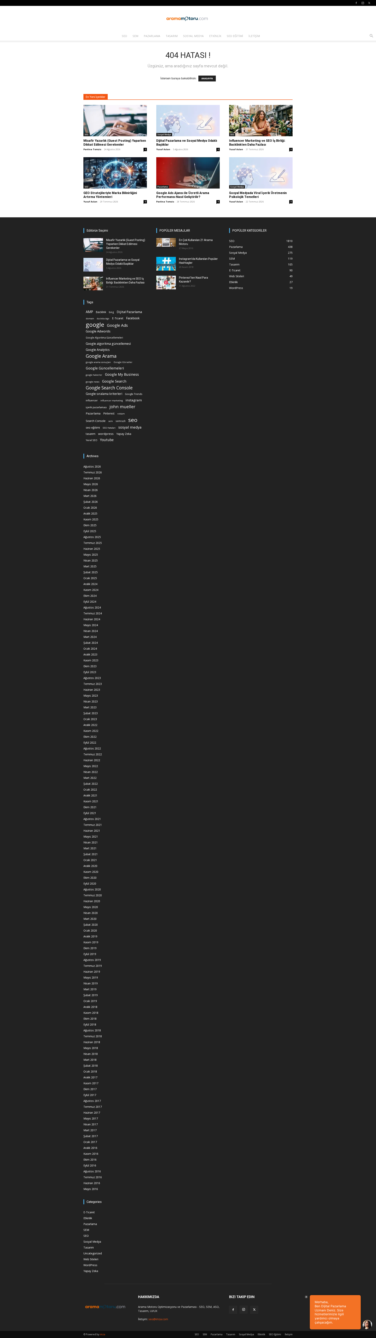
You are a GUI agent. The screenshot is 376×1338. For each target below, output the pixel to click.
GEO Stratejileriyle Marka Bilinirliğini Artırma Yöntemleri (110, 195)
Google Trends (133, 394)
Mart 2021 (90, 848)
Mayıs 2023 (90, 695)
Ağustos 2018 (92, 1030)
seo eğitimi (93, 427)
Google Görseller (123, 362)
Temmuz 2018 (92, 1036)
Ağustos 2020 (92, 889)
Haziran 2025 (91, 549)
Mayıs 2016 (90, 1189)
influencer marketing (111, 400)
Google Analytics (98, 350)
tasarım (90, 434)
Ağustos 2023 (92, 678)
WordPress (90, 1265)
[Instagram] (363, 3)
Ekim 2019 (90, 948)
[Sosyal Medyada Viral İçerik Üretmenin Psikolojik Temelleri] (261, 173)
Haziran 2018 (91, 1042)
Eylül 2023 (89, 672)
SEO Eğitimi (235, 36)
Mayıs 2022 (90, 766)
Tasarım (172, 36)
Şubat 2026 (90, 502)
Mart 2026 (90, 496)
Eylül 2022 (89, 742)
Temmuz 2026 (92, 472)
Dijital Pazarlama (129, 312)
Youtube (107, 440)
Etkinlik (215, 36)
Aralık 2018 (90, 1007)
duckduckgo (103, 318)
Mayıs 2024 (90, 625)
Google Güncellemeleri (105, 368)
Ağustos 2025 (92, 537)
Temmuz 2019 (92, 966)
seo (132, 420)
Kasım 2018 (90, 1013)
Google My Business (122, 374)
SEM (135, 36)
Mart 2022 (90, 778)
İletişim (254, 36)
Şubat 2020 (90, 924)
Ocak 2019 (90, 1001)
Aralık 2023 (90, 654)
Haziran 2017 (91, 1112)
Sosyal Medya (193, 36)
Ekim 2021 (90, 807)
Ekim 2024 (90, 596)
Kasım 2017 (90, 1083)
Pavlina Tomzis (92, 149)
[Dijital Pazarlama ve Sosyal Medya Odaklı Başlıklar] (188, 120)
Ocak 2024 (90, 648)
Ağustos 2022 (92, 748)
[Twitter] (369, 3)
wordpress (106, 434)
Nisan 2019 (90, 983)
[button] (371, 36)
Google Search (114, 381)
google (95, 325)
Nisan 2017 (90, 1124)
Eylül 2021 (89, 813)
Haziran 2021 (91, 830)
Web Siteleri (90, 1259)
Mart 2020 (90, 919)
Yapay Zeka (123, 434)
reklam (121, 413)
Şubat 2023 (90, 713)
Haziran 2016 (91, 1183)
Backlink (101, 312)
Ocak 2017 (90, 1142)
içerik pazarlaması (96, 407)
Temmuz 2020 (92, 895)
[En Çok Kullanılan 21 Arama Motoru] (166, 242)
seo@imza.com (158, 1319)
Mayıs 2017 (90, 1118)
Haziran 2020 (91, 901)
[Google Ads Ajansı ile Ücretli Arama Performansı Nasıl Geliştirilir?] (188, 173)
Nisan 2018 (90, 1054)
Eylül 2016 (89, 1165)
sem (110, 421)
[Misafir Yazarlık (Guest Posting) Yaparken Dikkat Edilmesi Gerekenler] (115, 120)
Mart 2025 (90, 566)
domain (90, 318)
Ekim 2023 (90, 666)
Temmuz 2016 (92, 1177)
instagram (134, 400)
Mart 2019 (90, 989)
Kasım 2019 (90, 942)
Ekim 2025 (90, 525)
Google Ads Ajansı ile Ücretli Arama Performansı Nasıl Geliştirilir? (182, 195)
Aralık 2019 (90, 936)
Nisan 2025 (90, 560)
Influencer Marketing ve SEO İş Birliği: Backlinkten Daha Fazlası (257, 142)
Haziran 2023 (91, 690)
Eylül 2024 (89, 601)
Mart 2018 (90, 1060)
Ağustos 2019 (92, 960)
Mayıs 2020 (90, 907)
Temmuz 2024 (92, 613)
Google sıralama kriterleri (104, 394)
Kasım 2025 (90, 519)
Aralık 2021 (90, 795)
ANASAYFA (207, 78)
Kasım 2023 (90, 660)
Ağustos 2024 (92, 607)
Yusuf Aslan (163, 149)
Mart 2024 (90, 637)
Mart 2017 (90, 1130)
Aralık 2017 (90, 1077)
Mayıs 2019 (90, 977)
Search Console (96, 421)
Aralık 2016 (90, 1148)
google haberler (94, 375)
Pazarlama (152, 36)
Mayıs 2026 (90, 484)
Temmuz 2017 (92, 1107)
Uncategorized (92, 1253)
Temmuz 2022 (92, 754)
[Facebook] (356, 3)
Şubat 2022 (90, 783)
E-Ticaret (117, 318)
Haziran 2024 (91, 619)
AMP (89, 312)
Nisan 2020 (90, 913)
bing (111, 312)
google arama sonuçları (98, 362)
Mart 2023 (90, 707)
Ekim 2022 (90, 737)
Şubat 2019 (90, 995)
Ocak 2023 (90, 719)
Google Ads (117, 325)
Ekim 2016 (90, 1159)
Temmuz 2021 (92, 825)
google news (92, 381)
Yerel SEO (91, 440)
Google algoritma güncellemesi (108, 344)
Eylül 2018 (89, 1024)
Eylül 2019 (89, 954)
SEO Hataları (109, 427)
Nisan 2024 (90, 631)
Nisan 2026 (90, 490)
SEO (124, 36)
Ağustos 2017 (92, 1101)
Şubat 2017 (90, 1136)
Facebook (133, 318)
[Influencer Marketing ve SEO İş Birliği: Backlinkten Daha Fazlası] (261, 120)
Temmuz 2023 (92, 684)
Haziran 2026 (91, 478)
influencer (92, 400)
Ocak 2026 (90, 507)
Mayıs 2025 (90, 554)
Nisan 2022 (90, 772)
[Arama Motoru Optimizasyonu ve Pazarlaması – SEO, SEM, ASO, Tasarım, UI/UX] (188, 19)
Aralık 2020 (90, 866)
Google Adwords (98, 331)
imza (102, 1334)
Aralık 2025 (90, 513)
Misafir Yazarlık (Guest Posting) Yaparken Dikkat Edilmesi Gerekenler (114, 142)
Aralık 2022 (90, 725)
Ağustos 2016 (92, 1171)
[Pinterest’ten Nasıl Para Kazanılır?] (166, 282)
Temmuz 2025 (92, 543)
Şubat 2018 (90, 1065)
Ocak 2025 (90, 578)
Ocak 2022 (90, 789)
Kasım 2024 (90, 590)
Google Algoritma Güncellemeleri (104, 337)
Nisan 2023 (90, 701)
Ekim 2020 (90, 877)
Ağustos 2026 (92, 466)
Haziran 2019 (91, 971)
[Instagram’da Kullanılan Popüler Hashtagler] (166, 264)
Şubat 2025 (90, 572)
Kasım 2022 (90, 731)
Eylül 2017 (89, 1095)
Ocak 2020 (90, 930)
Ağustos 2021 (92, 819)
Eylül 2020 (89, 883)
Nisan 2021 (90, 842)
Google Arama (101, 356)
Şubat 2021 (90, 854)
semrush (121, 421)
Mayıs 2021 (90, 836)
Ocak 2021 (90, 860)
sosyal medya (130, 427)
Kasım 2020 (90, 872)
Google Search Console (109, 388)
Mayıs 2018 (90, 1048)
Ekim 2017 (90, 1089)
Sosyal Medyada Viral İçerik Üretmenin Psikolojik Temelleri (258, 195)
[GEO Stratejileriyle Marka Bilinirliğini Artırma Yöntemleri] (115, 173)
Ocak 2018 (90, 1071)
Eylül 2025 (89, 531)
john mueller (122, 406)
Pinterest (109, 413)
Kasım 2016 (90, 1154)
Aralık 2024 (90, 584)
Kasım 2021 (90, 801)
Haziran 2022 (91, 760)
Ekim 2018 (90, 1018)
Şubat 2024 (90, 643)
